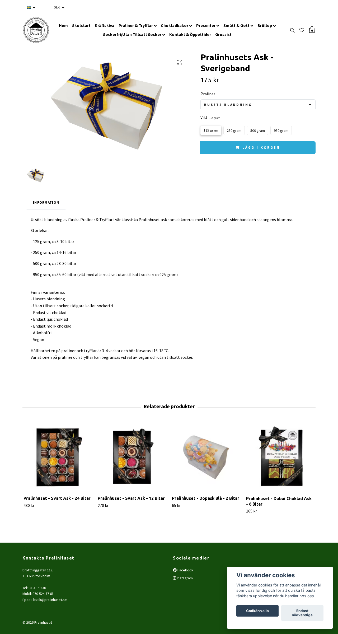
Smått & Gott (236, 25)
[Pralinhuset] (36, 30)
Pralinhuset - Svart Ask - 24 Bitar (57, 498)
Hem (63, 25)
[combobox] (258, 104)
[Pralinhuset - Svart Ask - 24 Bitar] (58, 457)
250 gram (234, 130)
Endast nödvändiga (302, 613)
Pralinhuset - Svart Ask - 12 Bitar (131, 498)
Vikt (210, 117)
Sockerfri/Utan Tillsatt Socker (132, 34)
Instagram (184, 578)
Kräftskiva (104, 25)
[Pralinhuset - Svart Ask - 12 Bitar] (132, 457)
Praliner (207, 93)
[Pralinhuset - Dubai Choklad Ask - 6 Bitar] (280, 457)
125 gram (211, 130)
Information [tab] (46, 202)
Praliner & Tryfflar (136, 25)
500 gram (257, 130)
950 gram (281, 130)
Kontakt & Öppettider (190, 34)
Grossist (223, 34)
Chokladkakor (174, 25)
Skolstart (81, 25)
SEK (57, 7)
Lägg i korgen (261, 147)
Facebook (185, 570)
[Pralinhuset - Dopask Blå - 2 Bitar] (206, 457)
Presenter (205, 25)
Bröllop (264, 25)
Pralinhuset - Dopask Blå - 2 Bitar (205, 498)
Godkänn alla (257, 611)
